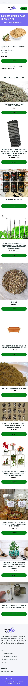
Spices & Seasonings (13, 46)
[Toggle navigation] (3, 8)
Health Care (22, 46)
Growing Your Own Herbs (10, 656)
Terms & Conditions (18, 681)
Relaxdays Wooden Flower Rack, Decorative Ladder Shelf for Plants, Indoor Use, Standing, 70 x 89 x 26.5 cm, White (14, 473)
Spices (2, 48)
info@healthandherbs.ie (6, 2)
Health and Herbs (8, 653)
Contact (10, 681)
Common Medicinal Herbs (10, 659)
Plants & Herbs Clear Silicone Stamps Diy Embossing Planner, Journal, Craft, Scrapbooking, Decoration (14, 425)
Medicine (7, 48)
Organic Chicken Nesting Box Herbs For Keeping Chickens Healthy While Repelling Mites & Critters (14, 524)
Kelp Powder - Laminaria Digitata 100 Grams (14, 388)
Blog (5, 662)
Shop (23, 8)
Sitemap (18, 683)
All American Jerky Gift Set (14, 199)
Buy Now (14, 60)
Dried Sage (14, 302)
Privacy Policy (11, 683)
